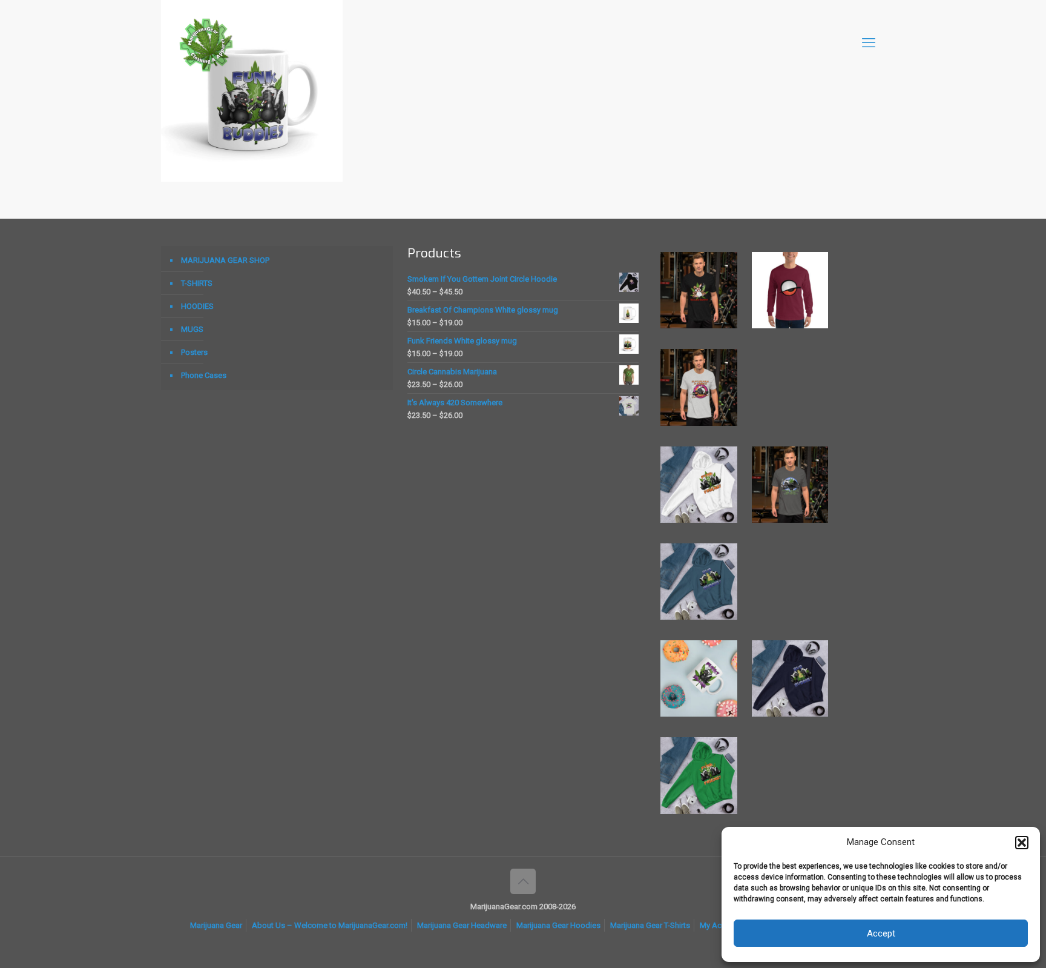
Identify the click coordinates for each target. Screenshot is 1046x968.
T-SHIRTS (196, 283)
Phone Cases (203, 375)
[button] (1022, 843)
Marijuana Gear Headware (462, 925)
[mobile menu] (868, 43)
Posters (194, 352)
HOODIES (197, 306)
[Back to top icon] (523, 881)
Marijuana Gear (216, 925)
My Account (721, 925)
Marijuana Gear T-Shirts (650, 925)
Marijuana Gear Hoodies (558, 925)
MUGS (192, 329)
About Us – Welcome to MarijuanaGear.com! (329, 925)
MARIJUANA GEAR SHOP (225, 260)
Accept (881, 933)
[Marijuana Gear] (206, 43)
